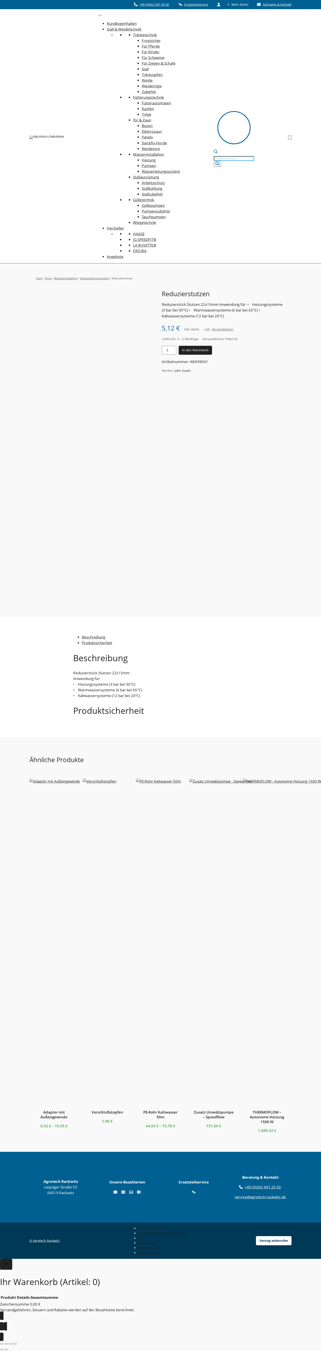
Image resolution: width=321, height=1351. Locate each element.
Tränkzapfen (152, 74)
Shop (48, 278)
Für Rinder (151, 51)
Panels (147, 137)
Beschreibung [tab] (93, 637)
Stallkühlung (152, 188)
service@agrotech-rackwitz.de (260, 1196)
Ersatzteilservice (196, 4)
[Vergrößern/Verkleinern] (1, 1343)
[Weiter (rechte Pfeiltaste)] (6, 1349)
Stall (145, 68)
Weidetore (151, 148)
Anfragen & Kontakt (277, 4)
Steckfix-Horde (154, 142)
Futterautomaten (156, 103)
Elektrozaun (152, 131)
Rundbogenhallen (122, 23)
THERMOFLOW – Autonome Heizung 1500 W (267, 1117)
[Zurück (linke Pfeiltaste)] (1, 1349)
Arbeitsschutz (153, 182)
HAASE (139, 233)
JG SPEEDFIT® (144, 239)
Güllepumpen (153, 205)
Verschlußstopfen (107, 1112)
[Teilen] (10, 1343)
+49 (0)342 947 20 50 (154, 4)
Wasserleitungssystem (161, 171)
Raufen (148, 108)
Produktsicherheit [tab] (97, 642)
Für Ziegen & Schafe (159, 63)
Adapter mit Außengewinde (53, 1114)
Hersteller (115, 228)
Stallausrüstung (146, 177)
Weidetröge (152, 85)
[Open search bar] (216, 152)
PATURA (140, 250)
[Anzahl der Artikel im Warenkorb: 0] (290, 137)
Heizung (149, 160)
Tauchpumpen (154, 216)
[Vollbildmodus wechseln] (6, 1343)
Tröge (146, 114)
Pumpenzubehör (156, 211)
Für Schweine (153, 57)
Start (39, 278)
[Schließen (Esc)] (15, 1343)
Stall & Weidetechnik (124, 29)
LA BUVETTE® (144, 245)
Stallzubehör (152, 194)
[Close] (6, 1264)
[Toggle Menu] (100, 15)
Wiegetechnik (144, 222)
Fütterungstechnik (148, 97)
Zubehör (149, 91)
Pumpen (149, 165)
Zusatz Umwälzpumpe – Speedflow (214, 1114)
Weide (147, 80)
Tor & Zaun (142, 120)
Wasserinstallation (148, 154)
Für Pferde (151, 46)
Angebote (115, 256)
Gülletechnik (143, 199)
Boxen (147, 125)
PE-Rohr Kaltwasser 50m (160, 1114)
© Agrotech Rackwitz (44, 1241)
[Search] (217, 164)
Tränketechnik (145, 34)
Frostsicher (151, 40)
